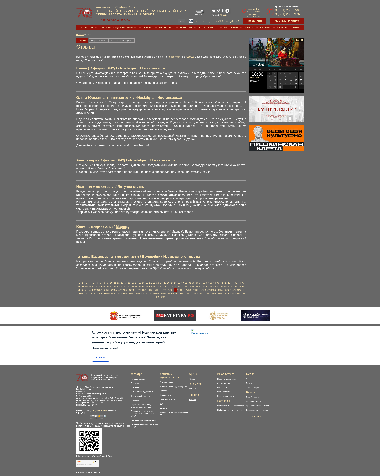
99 (93, 290)
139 (236, 290)
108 (125, 290)
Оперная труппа (167, 395)
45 (236, 283)
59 (118, 286)
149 (104, 293)
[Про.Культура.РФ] (175, 315)
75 (175, 286)
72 (165, 286)
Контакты (135, 400)
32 (190, 283)
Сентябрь (257, 69)
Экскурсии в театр (225, 396)
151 (111, 293)
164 (157, 293)
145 (90, 293)
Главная (80, 35)
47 (243, 283)
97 (86, 290)
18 (140, 283)
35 (200, 283)
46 (239, 283)
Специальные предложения (258, 410)
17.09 (258, 64)
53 (97, 286)
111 (136, 290)
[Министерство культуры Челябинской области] (126, 315)
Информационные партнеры (229, 410)
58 (115, 286)
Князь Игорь (254, 77)
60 (122, 286)
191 (165, 297)
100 (97, 290)
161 (147, 293)
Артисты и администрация (118, 27)
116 (154, 290)
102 (104, 290)
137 (229, 290)
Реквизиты (135, 383)
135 (222, 290)
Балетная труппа (167, 399)
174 (193, 293)
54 (100, 286)
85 (211, 286)
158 (136, 293)
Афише (190, 56)
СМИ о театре (252, 387)
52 (93, 286)
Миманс (163, 408)
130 (204, 290)
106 (118, 290)
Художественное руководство (173, 386)
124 (182, 290)
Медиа (249, 27)
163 (154, 293)
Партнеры (231, 27)
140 (239, 290)
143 (83, 293)
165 (161, 293)
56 (108, 286)
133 (214, 290)
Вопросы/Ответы (98, 40)
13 (122, 283)
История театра (138, 379)
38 (211, 283)
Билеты (265, 27)
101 (100, 290)
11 (115, 283)
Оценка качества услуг (121, 40)
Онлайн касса (252, 397)
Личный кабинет (287, 21)
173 (189, 293)
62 (129, 286)
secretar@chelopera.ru (96, 394)
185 (232, 293)
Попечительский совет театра (230, 406)
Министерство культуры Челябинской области (115, 7)
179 (211, 293)
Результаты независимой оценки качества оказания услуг (142, 413)
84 (207, 286)
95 (79, 290)
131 (207, 290)
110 (132, 290)
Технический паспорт (140, 396)
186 (236, 293)
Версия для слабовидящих (217, 21)
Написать (100, 357)
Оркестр (163, 391)
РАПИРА (96, 472)
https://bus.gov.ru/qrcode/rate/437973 (94, 456)
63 (133, 286)
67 (147, 286)
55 (104, 286)
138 (232, 290)
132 (211, 290)
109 (129, 290)
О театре (87, 27)
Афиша (147, 27)
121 (172, 290)
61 (125, 286)
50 (86, 286)
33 (193, 283)
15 (129, 283)
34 (197, 283)
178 (207, 293)
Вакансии (255, 21)
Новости (186, 27)
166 (165, 293)
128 (197, 290)
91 (232, 286)
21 (150, 283)
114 (147, 290)
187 (239, 293)
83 (204, 286)
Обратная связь (288, 27)
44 (232, 283)
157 (132, 293)
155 (125, 293)
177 (204, 293)
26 (168, 283)
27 (172, 283)
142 (79, 293)
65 (140, 286)
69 (154, 286)
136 (225, 290)
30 (182, 283)
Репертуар (166, 27)
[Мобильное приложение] (255, 315)
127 (193, 290)
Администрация (167, 382)
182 (222, 293)
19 (143, 283)
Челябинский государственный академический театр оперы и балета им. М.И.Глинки (104, 377)
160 (143, 293)
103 (108, 290)
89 (225, 286)
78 (186, 286)
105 (115, 290)
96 (83, 290)
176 (200, 293)
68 (150, 286)
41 (222, 283)
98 (90, 290)
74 (172, 286)
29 (179, 283)
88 (222, 286)
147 (97, 293)
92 (236, 286)
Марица (122, 227)
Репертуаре (174, 56)
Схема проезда (224, 383)
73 (168, 286)
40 (218, 283)
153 (118, 293)
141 (243, 290)
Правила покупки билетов (257, 406)
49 (83, 286)
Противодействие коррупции (143, 420)
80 (193, 286)
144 (86, 293)
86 (214, 286)
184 (229, 293)
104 (111, 290)
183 (225, 293)
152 (115, 293)
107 (122, 290)
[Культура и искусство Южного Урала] (219, 315)
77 (182, 286)
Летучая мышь (131, 187)
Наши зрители (223, 392)
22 (154, 283)
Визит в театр (208, 27)
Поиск (181, 21)
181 (218, 293)
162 (150, 293)
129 (200, 290)
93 (239, 286)
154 (122, 293)
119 (165, 290)
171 (182, 293)
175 (197, 293)
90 (229, 286)
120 (168, 290)
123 (179, 290)
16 (133, 283)
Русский (215, 15)
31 (186, 283)
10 (111, 283)
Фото (248, 379)
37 (207, 283)
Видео (249, 383)
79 (190, 286)
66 (143, 286)
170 (179, 293)
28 (175, 283)
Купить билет (276, 109)
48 (79, 286)
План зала (222, 387)
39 (214, 283)
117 (157, 290)
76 (179, 286)
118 (161, 290)
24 (161, 283)
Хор (161, 404)
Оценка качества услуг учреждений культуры (141, 406)
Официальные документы (142, 392)
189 (157, 297)
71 (161, 286)
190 (161, 297)
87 (218, 286)
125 (186, 290)
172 (186, 293)
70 (157, 286)
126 (189, 290)
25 (165, 283)
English (224, 15)
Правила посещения (226, 379)
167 (168, 293)
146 (93, 293)
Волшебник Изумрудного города (171, 256)
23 (157, 283)
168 (172, 293)
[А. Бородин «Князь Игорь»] (276, 52)
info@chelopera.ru (84, 389)
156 (129, 293)
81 (197, 286)
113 (143, 290)
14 (125, 283)
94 (243, 286)
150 (108, 293)
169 (175, 293)
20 (147, 283)
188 (243, 293)
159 (140, 293)
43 (229, 283)
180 (214, 293)
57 (111, 286)
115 (150, 290)
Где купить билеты (254, 401)
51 (90, 286)
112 (140, 290)
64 (136, 286)
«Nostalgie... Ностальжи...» (141, 68)
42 (225, 283)
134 (218, 290)
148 (100, 293)
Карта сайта (256, 416)
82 (200, 286)
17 (136, 283)
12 (118, 283)
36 (204, 283)
